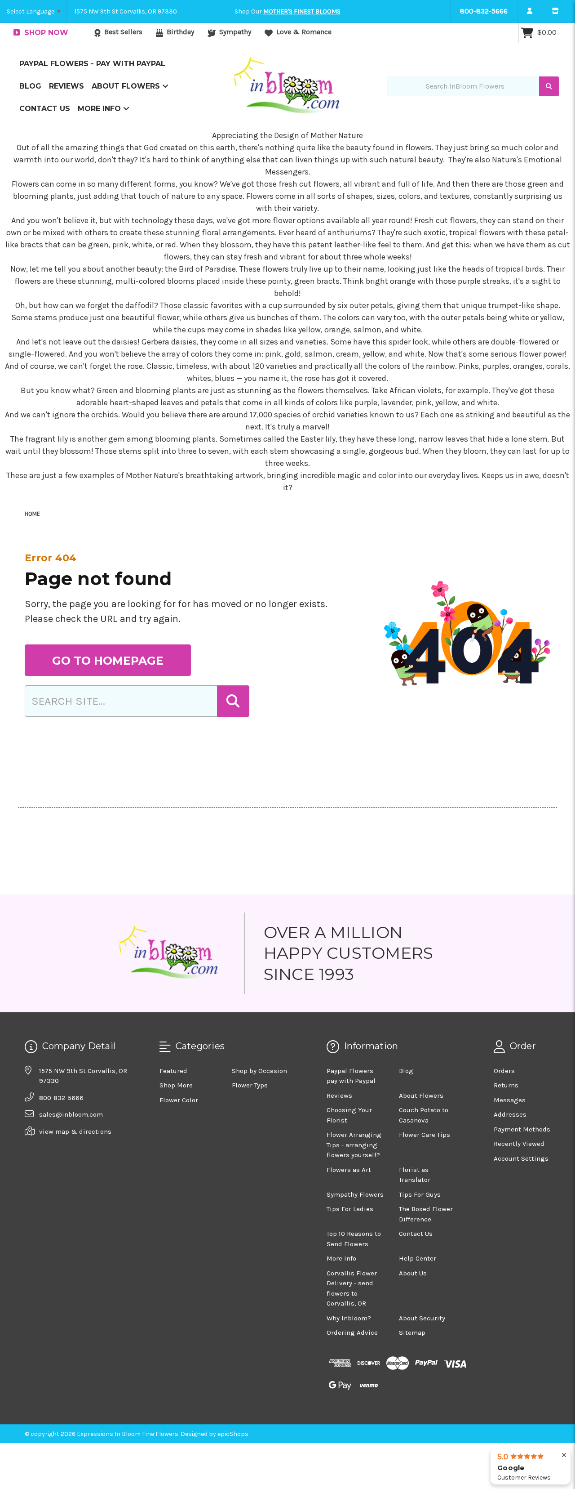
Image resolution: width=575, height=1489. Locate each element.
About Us (413, 1273)
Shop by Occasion (259, 1071)
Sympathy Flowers (355, 1194)
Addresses (510, 1114)
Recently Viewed (519, 1144)
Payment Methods (522, 1129)
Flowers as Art (349, 1170)
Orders (504, 1071)
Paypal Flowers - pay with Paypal (92, 63)
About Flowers (127, 86)
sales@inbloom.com (71, 1114)
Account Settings (521, 1158)
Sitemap (412, 1332)
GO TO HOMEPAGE (108, 660)
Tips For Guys (420, 1194)
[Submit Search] (549, 86)
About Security (422, 1318)
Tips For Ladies (350, 1209)
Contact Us (44, 108)
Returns (506, 1085)
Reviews (66, 86)
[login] (529, 11)
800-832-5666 (484, 11)
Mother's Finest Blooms (302, 11)
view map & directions (75, 1131)
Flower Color (178, 1100)
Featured (173, 1071)
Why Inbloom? (349, 1318)
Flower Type (250, 1085)
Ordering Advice (352, 1332)
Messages (510, 1100)
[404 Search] (233, 701)
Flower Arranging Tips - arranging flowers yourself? (354, 1145)
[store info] (555, 11)
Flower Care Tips (424, 1135)
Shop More (176, 1085)
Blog (30, 86)
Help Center (417, 1258)
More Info (100, 108)
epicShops (232, 1434)
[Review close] (564, 1455)
